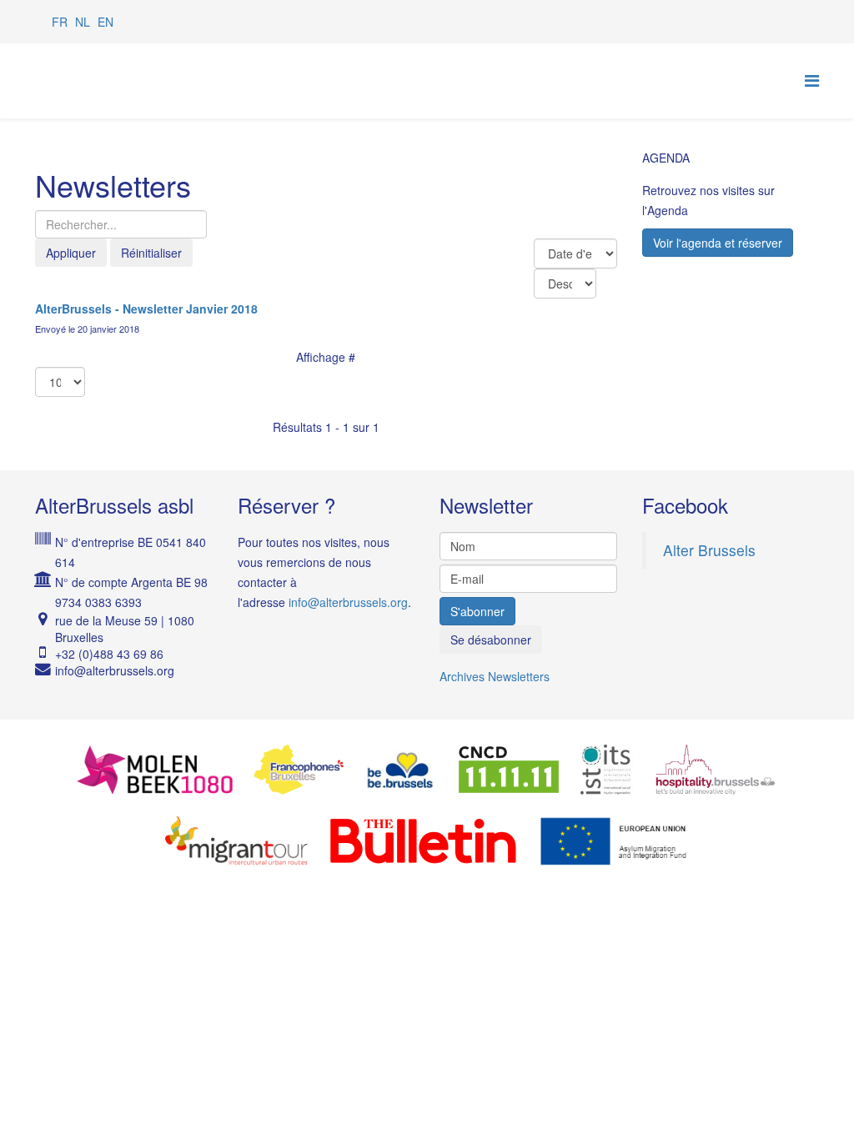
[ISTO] (606, 770)
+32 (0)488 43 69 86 (109, 653)
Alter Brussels (709, 549)
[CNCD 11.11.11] (509, 770)
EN (105, 21)
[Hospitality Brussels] (715, 770)
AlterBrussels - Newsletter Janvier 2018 (146, 308)
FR (60, 21)
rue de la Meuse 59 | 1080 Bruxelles (124, 628)
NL (82, 21)
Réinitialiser (151, 252)
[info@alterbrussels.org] (134, 670)
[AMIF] (614, 841)
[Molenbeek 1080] (155, 770)
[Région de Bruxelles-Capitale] (400, 770)
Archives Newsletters (495, 676)
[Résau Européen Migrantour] (236, 841)
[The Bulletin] (423, 841)
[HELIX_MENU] (812, 79)
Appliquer (71, 252)
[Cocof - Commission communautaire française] (299, 770)
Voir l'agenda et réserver (717, 242)
